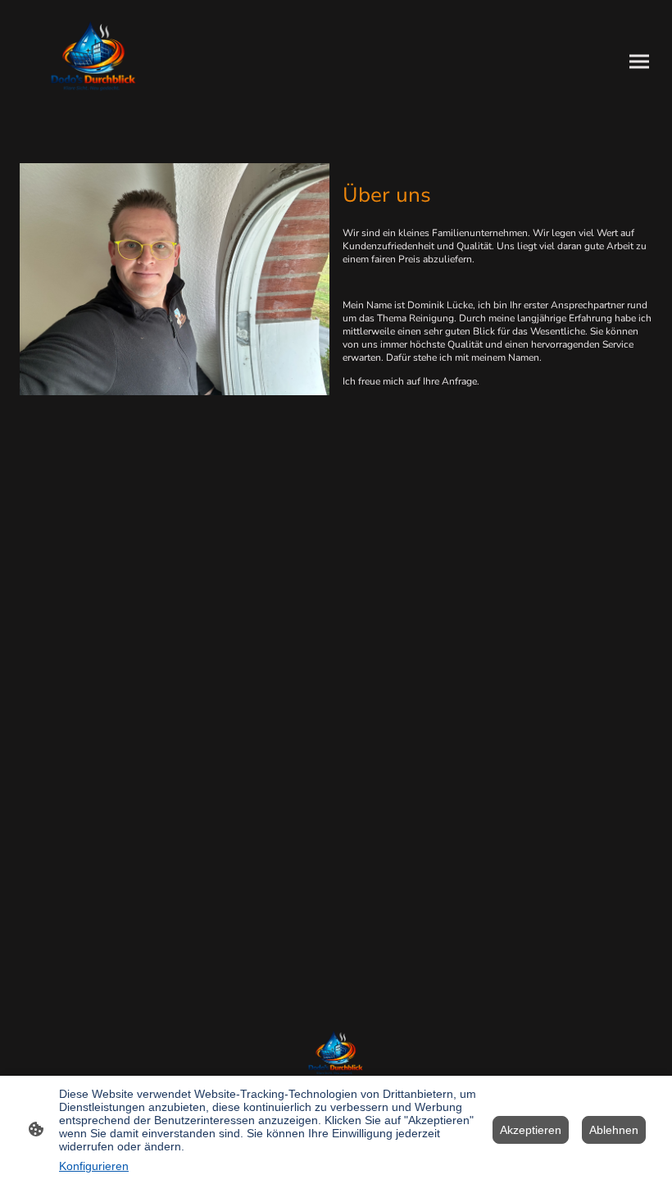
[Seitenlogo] (94, 62)
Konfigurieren (94, 1166)
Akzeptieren (530, 1129)
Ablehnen (613, 1129)
